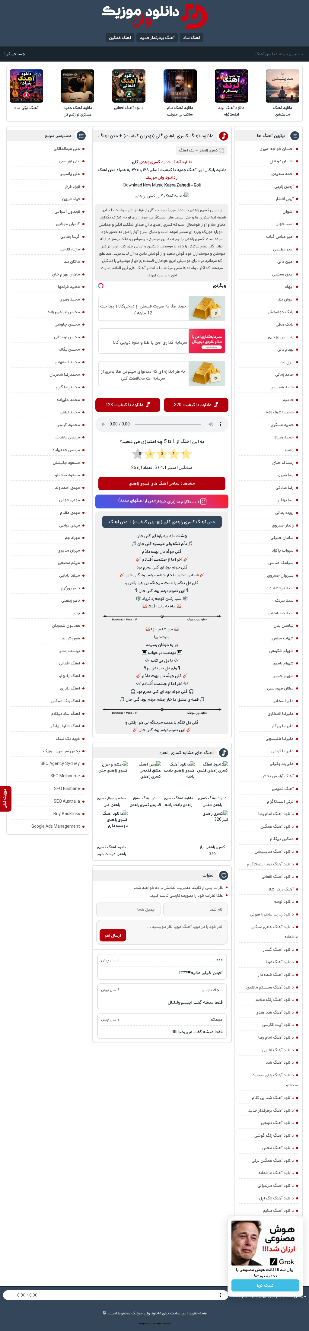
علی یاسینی (69, 174)
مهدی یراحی (69, 525)
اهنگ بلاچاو (69, 676)
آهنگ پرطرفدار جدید (157, 38)
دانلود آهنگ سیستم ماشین (270, 987)
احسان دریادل (282, 161)
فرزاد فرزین (71, 199)
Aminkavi (158, 1323)
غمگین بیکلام (282, 839)
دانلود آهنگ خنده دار (276, 975)
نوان (76, 613)
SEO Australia (67, 801)
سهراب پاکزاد (283, 550)
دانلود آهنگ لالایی (278, 1050)
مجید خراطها (69, 287)
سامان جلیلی (282, 538)
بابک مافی (285, 324)
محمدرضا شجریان (64, 374)
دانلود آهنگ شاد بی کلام (273, 1098)
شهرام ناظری (283, 663)
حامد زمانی (284, 374)
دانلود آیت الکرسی (278, 1025)
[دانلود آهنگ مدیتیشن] (282, 86)
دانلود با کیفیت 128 (124, 405)
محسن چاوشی (67, 324)
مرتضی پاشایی (67, 437)
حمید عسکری (282, 425)
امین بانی (285, 262)
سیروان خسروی (280, 575)
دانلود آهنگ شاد (280, 1062)
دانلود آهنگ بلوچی (277, 1123)
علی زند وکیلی (282, 764)
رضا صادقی (285, 488)
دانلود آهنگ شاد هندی (275, 1012)
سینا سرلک (284, 600)
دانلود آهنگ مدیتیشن (282, 111)
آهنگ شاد (191, 38)
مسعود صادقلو (67, 475)
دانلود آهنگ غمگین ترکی (273, 1160)
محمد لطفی (70, 412)
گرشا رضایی (70, 237)
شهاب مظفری (282, 638)
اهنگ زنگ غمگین (65, 701)
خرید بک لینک (68, 739)
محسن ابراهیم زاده (64, 312)
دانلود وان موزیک (160, 177)
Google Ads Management (55, 826)
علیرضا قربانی (282, 751)
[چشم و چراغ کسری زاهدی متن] (111, 777)
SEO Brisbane (67, 789)
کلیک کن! (265, 1285)
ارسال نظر (113, 935)
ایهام (289, 287)
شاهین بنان (284, 626)
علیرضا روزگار (283, 726)
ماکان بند (72, 262)
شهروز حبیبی (283, 676)
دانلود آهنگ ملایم (278, 1211)
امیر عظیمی (283, 249)
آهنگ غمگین (120, 38)
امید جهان (285, 224)
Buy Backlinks (66, 814)
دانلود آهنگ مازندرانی (275, 1186)
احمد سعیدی (282, 174)
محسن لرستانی (67, 337)
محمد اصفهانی (67, 362)
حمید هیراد (284, 437)
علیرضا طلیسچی (280, 739)
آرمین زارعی (284, 186)
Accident (167, 1323)
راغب (289, 450)
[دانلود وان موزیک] (154, 16)
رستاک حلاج (283, 463)
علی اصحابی (283, 701)
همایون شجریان (66, 626)
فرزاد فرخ (72, 186)
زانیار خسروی (283, 525)
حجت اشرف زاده (280, 412)
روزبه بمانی (284, 513)
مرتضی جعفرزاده (66, 450)
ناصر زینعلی (70, 600)
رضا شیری (285, 475)
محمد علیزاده (68, 400)
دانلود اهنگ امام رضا (276, 814)
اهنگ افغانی (69, 663)
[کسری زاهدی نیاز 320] (212, 826)
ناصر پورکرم (70, 588)
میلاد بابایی (69, 575)
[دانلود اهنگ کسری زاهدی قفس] (212, 777)
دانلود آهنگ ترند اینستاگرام (231, 111)
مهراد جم (72, 538)
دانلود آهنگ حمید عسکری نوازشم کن (77, 111)
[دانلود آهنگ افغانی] (128, 86)
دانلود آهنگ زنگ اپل (276, 1198)
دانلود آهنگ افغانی (129, 108)
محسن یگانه (69, 349)
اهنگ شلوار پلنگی (64, 726)
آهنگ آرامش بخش (277, 776)
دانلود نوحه (284, 902)
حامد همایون (282, 387)
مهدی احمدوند (67, 488)
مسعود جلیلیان (66, 463)
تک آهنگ (187, 150)
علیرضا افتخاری (281, 714)
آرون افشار (285, 199)
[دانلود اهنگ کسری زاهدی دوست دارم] (111, 826)
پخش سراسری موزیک (61, 751)
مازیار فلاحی (70, 249)
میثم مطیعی (69, 563)
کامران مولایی (68, 224)
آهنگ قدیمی (283, 789)
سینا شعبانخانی (281, 613)
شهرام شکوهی (281, 651)
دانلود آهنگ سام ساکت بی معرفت (180, 111)
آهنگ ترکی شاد (26, 108)
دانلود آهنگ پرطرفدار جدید (271, 1110)
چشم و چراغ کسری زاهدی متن (111, 801)
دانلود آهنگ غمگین (277, 826)
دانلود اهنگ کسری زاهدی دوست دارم (111, 850)
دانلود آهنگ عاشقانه (276, 1173)
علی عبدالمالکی (67, 149)
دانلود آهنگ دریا (280, 962)
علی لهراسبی (69, 161)
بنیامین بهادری (281, 337)
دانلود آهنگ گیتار (278, 950)
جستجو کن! (14, 54)
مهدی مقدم (70, 513)
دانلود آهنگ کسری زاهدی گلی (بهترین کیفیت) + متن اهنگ (156, 135)
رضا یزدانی (285, 500)
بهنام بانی (285, 349)
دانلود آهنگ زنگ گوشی (274, 1135)
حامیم (288, 400)
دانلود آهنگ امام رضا (276, 1037)
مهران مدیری (69, 550)
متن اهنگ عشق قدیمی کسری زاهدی (145, 801)
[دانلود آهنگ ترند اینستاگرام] (231, 86)
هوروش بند (70, 638)
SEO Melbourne (65, 776)
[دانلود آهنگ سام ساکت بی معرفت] (180, 86)
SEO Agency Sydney (60, 764)
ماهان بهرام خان (66, 274)
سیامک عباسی (281, 563)
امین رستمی (283, 274)
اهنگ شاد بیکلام (65, 714)
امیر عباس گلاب (280, 237)
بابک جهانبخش (281, 312)
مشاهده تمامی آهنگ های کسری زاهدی (162, 483)
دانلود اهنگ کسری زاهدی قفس (212, 801)
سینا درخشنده (281, 588)
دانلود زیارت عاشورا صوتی (272, 914)
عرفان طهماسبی (280, 688)
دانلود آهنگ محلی (278, 1148)
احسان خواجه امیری (277, 149)
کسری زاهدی (208, 150)
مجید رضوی (69, 299)
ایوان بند (286, 299)
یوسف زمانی (69, 651)
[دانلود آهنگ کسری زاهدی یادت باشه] (179, 777)
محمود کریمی (68, 425)
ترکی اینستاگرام (280, 801)
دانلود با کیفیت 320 (193, 405)
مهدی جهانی (69, 500)
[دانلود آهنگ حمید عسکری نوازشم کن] (77, 86)
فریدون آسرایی (67, 212)
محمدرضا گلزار (68, 387)
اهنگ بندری (70, 688)
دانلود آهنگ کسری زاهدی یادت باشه (178, 801)
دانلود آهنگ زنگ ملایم (275, 1000)
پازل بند (287, 362)
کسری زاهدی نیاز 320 (212, 850)
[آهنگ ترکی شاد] (26, 86)
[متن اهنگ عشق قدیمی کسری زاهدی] (145, 777)
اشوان (288, 212)
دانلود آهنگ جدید (176, 162)
